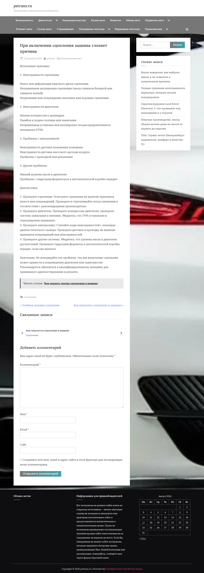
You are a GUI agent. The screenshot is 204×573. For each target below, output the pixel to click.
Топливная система (91, 29)
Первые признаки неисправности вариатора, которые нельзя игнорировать (163, 92)
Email (24, 429)
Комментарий (30, 364)
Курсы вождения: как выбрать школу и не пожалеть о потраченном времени (160, 77)
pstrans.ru (23, 5)
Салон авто (44, 29)
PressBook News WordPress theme (123, 568)
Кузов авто (98, 20)
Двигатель (45, 20)
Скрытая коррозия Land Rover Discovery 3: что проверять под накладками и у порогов (160, 108)
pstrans (51, 58)
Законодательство (74, 20)
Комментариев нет (71, 58)
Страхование (65, 29)
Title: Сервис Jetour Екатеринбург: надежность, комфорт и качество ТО (163, 139)
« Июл (142, 538)
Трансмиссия (153, 29)
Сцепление (30, 296)
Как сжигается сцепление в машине (47, 330)
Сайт (23, 444)
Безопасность (24, 20)
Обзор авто (133, 20)
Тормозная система (127, 29)
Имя (24, 414)
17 (143, 522)
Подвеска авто (154, 20)
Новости (115, 20)
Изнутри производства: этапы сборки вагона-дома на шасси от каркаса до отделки (161, 124)
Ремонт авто (24, 29)
